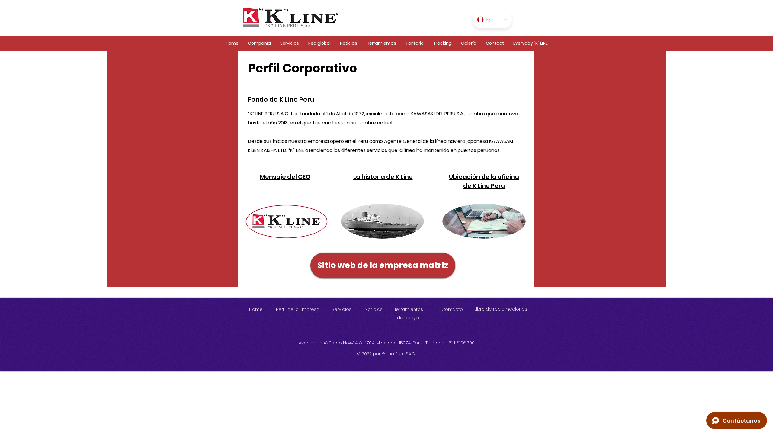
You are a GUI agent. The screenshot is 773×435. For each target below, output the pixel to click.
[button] (259, 43)
